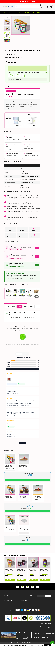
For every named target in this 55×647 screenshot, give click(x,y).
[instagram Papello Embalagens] (17, 587)
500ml (37, 306)
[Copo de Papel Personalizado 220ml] (10, 459)
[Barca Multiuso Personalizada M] (24, 459)
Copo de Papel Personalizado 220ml (8, 466)
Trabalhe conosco (7, 602)
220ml (19, 306)
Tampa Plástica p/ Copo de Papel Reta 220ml (24, 527)
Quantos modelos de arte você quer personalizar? (25, 72)
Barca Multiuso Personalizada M (23, 466)
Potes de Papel (27, 12)
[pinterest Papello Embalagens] (37, 587)
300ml (25, 306)
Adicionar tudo (27, 479)
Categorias (7, 12)
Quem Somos (7, 595)
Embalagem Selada (37, 12)
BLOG (21, 604)
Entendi (47, 645)
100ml (7, 306)
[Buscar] (38, 7)
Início (6, 48)
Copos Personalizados (18, 48)
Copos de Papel (18, 12)
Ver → (37, 247)
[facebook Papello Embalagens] (22, 587)
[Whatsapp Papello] (52, 643)
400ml (31, 306)
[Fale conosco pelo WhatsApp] (48, 7)
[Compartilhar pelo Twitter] (46, 86)
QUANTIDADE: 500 (22, 531)
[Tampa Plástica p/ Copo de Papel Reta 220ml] (24, 520)
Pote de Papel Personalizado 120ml (22, 497)
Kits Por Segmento (49, 12)
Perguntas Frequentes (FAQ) (26, 597)
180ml (13, 306)
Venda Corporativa (8, 600)
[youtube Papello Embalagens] (27, 587)
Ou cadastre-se (42, 9)
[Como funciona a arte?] (46, 72)
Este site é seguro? (23, 600)
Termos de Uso (7, 597)
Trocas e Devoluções (24, 602)
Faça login (42, 7)
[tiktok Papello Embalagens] (32, 587)
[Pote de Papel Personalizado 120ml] (24, 490)
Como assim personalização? (26, 595)
